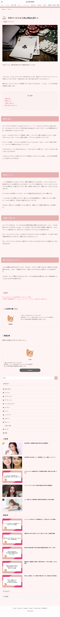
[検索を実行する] (56, 378)
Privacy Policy (37, 608)
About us (20, 608)
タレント (7, 422)
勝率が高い (8, 98)
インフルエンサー (10, 403)
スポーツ (7, 418)
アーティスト (8, 400)
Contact (30, 370)
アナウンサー (8, 396)
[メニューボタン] (2, 2)
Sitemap (25, 608)
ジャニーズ (8, 414)
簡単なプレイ (8, 101)
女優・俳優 (8, 425)
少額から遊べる (9, 103)
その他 (5, 21)
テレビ (6, 429)
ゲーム (6, 411)
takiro (10, 324)
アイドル (7, 392)
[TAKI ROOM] (30, 2)
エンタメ (7, 407)
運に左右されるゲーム (11, 105)
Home (15, 608)
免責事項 (44, 608)
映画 (6, 433)
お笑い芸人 (8, 389)
